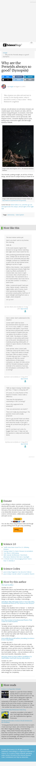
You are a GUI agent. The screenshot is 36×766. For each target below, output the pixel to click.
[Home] (12, 46)
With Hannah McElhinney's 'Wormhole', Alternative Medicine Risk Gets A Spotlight (16, 556)
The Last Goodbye (7, 585)
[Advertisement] (18, 21)
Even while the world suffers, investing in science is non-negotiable (17, 639)
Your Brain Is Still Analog (11, 553)
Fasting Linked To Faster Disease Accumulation (18, 551)
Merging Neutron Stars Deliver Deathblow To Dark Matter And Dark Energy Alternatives (16, 657)
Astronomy (10, 215)
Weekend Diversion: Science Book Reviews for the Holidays (16, 721)
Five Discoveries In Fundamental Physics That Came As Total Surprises (16, 620)
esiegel (5, 53)
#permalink (24, 309)
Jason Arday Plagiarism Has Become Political (17, 572)
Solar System (20, 215)
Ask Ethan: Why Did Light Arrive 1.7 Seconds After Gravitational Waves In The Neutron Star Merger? (17, 602)
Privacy (31, 749)
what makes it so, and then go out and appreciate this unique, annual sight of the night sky (17, 206)
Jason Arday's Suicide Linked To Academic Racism (18, 574)
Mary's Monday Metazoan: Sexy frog (13, 710)
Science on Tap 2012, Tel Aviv (11, 689)
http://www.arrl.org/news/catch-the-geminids (14, 200)
